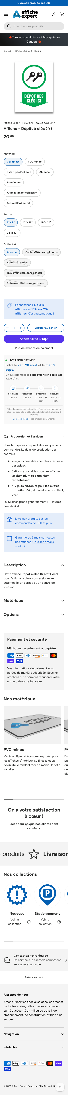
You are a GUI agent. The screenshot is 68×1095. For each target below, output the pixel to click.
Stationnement (47, 913)
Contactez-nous (20, 419)
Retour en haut (34, 977)
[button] (62, 14)
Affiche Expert (12, 122)
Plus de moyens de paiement (34, 348)
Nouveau (17, 913)
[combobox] (34, 26)
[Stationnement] (47, 895)
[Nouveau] (17, 895)
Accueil (7, 51)
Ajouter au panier (46, 327)
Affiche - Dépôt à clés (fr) (28, 51)
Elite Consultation (48, 1086)
